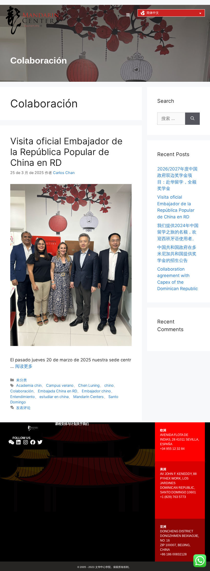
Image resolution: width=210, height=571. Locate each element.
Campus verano (60, 385)
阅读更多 (24, 366)
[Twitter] (40, 442)
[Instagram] (25, 442)
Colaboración (21, 391)
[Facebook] (32, 442)
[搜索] (192, 119)
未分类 (21, 380)
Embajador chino (96, 391)
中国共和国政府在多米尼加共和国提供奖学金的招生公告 (176, 254)
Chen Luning (89, 385)
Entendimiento (22, 396)
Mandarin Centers (88, 396)
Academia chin (28, 385)
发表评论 (23, 407)
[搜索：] (171, 119)
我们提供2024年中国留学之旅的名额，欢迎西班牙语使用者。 (177, 232)
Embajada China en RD (57, 391)
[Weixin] (11, 442)
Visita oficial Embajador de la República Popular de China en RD (66, 152)
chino (109, 385)
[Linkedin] (18, 442)
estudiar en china (54, 396)
